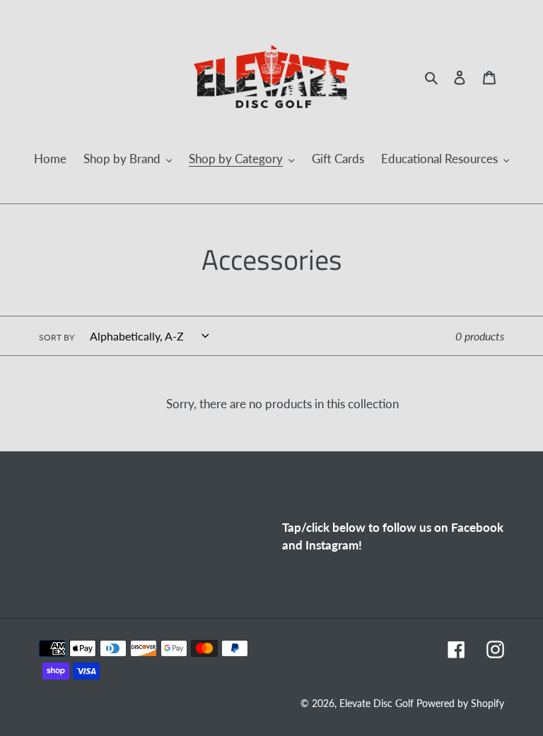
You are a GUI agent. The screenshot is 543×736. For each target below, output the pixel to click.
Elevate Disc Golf (377, 703)
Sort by (56, 337)
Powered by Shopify (460, 703)
